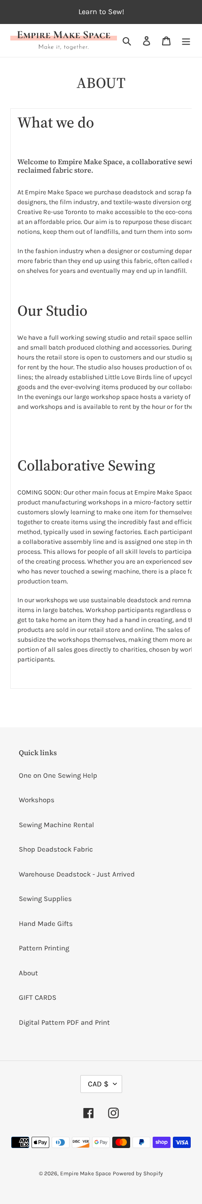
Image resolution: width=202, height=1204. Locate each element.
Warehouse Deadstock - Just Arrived (77, 874)
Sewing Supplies (45, 898)
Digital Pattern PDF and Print (64, 1022)
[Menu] (186, 41)
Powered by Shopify (138, 1173)
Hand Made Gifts (46, 923)
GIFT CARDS (37, 997)
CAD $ (98, 1083)
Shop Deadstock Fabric (56, 849)
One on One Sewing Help (58, 775)
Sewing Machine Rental (56, 825)
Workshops (36, 800)
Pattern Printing (44, 948)
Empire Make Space (85, 1173)
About (28, 973)
